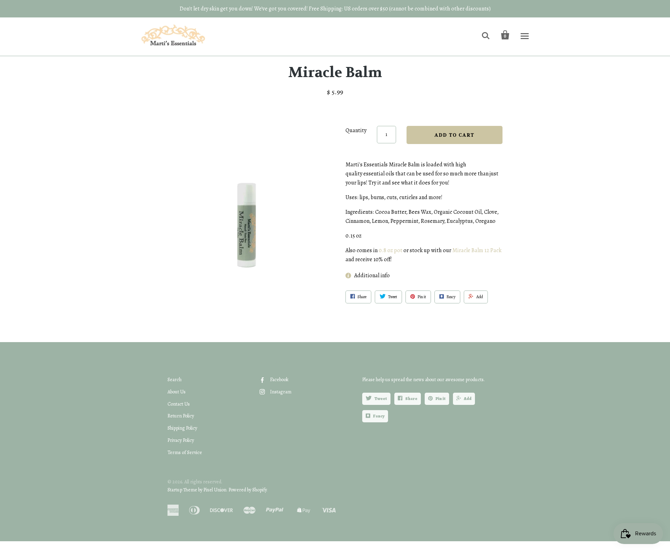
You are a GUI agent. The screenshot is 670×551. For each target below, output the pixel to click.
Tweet (380, 398)
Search (174, 379)
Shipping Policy (182, 428)
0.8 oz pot (390, 250)
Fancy (379, 416)
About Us (177, 391)
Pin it (441, 398)
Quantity (355, 130)
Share (411, 398)
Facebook (279, 379)
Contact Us (179, 404)
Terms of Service (185, 452)
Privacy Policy (181, 440)
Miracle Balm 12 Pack (476, 250)
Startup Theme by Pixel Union (197, 489)
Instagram (280, 391)
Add (467, 398)
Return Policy (181, 416)
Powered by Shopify (248, 489)
